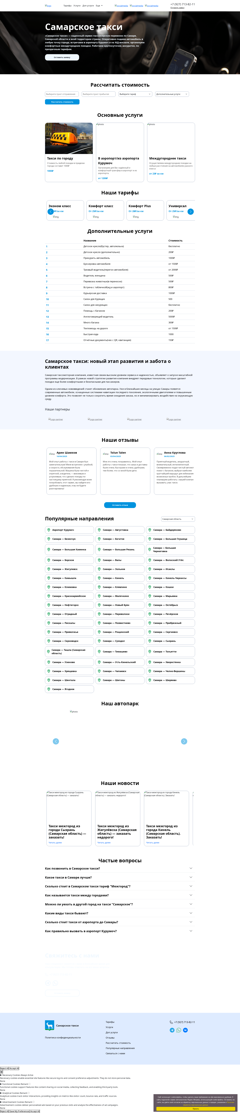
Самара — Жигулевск (65, 569)
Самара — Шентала (63, 680)
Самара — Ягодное (63, 689)
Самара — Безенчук (64, 538)
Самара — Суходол (114, 640)
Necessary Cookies (11, 1075)
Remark (24, 1084)
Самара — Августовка (115, 529)
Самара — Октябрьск (165, 604)
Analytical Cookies (10, 1093)
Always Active (27, 1075)
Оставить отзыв (120, 505)
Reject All (4, 1068)
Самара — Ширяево (164, 680)
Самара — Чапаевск (114, 671)
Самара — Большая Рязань (118, 549)
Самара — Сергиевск (165, 631)
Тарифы (68, 5)
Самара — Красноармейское (69, 595)
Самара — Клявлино (115, 587)
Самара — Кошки (163, 587)
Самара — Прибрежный (167, 622)
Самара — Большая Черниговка (164, 549)
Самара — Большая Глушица (170, 538)
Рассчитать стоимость (62, 102)
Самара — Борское (63, 560)
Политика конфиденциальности (63, 1037)
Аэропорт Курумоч (63, 529)
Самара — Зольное (114, 569)
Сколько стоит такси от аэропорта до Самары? (81, 922)
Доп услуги (88, 5)
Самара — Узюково (63, 662)
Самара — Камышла (64, 578)
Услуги (77, 5)
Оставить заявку (177, 8)
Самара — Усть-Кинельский (119, 662)
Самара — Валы (112, 560)
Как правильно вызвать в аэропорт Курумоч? (81, 931)
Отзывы (110, 1037)
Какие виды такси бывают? (66, 913)
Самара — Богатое (113, 538)
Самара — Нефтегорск (65, 604)
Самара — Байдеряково (167, 529)
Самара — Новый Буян (116, 604)
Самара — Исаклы (164, 569)
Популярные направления (120, 1048)
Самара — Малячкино (116, 595)
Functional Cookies (11, 1084)
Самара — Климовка (64, 587)
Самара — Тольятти (164, 651)
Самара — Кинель (113, 578)
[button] (51, 212)
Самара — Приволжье (65, 631)
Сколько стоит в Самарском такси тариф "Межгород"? (87, 886)
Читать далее (55, 842)
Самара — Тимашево (115, 651)
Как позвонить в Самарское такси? (72, 868)
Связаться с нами (115, 1053)
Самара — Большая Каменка (69, 549)
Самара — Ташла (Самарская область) (68, 651)
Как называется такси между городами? (77, 895)
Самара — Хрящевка (64, 671)
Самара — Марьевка (165, 595)
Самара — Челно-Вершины (169, 671)
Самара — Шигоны (114, 680)
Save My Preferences (20, 1111)
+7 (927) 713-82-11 (182, 4)
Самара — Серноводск (65, 640)
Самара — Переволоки (116, 613)
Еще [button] (98, 5)
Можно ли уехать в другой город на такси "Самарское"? (89, 904)
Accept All (14, 1068)
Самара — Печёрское (165, 613)
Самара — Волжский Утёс (168, 560)
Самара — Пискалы (63, 622)
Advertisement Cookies (13, 1102)
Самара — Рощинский (116, 631)
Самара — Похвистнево (116, 622)
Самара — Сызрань (164, 640)
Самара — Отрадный (64, 613)
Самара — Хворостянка (167, 662)
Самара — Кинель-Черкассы (169, 578)
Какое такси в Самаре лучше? (68, 877)
